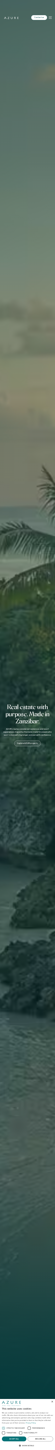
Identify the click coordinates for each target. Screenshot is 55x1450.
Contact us (39, 17)
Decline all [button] (40, 1439)
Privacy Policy (31, 1423)
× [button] (52, 1402)
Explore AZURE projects (27, 743)
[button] (49, 18)
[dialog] (27, 1424)
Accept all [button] (14, 1439)
